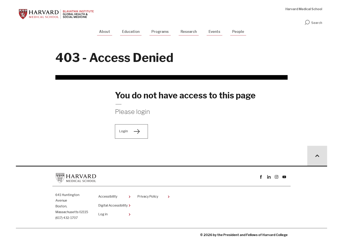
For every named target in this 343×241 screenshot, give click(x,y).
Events (214, 31)
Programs (160, 31)
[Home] (56, 14)
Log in (103, 214)
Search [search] (316, 23)
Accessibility (107, 196)
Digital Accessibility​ (113, 205)
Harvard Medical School (303, 9)
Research (189, 31)
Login (123, 131)
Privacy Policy (147, 196)
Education (131, 31)
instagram (276, 176)
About (104, 31)
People (238, 31)
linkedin (268, 176)
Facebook (260, 176)
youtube (284, 176)
